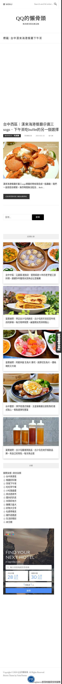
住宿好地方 (11, 501)
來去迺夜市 (11, 494)
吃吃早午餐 (11, 487)
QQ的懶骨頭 (31, 18)
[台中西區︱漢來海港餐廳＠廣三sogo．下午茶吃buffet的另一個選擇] (31, 160)
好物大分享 (11, 508)
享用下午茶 (11, 483)
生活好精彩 (11, 518)
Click (59, 342)
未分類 (9, 522)
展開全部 (7, 473)
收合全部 (17, 473)
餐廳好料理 (11, 480)
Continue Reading (16, 196)
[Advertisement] (31, 86)
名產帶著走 (11, 511)
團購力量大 (11, 504)
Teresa (28, 136)
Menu (9, 4)
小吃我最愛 (11, 490)
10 (52, 136)
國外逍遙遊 (11, 515)
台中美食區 (11, 476)
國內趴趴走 (11, 497)
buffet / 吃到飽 (12, 136)
